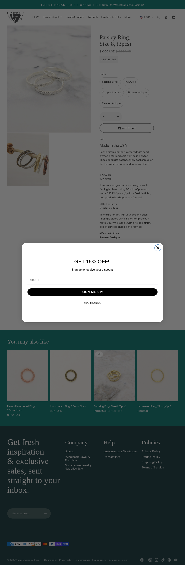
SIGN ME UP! (93, 291)
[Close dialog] (158, 248)
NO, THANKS (92, 303)
